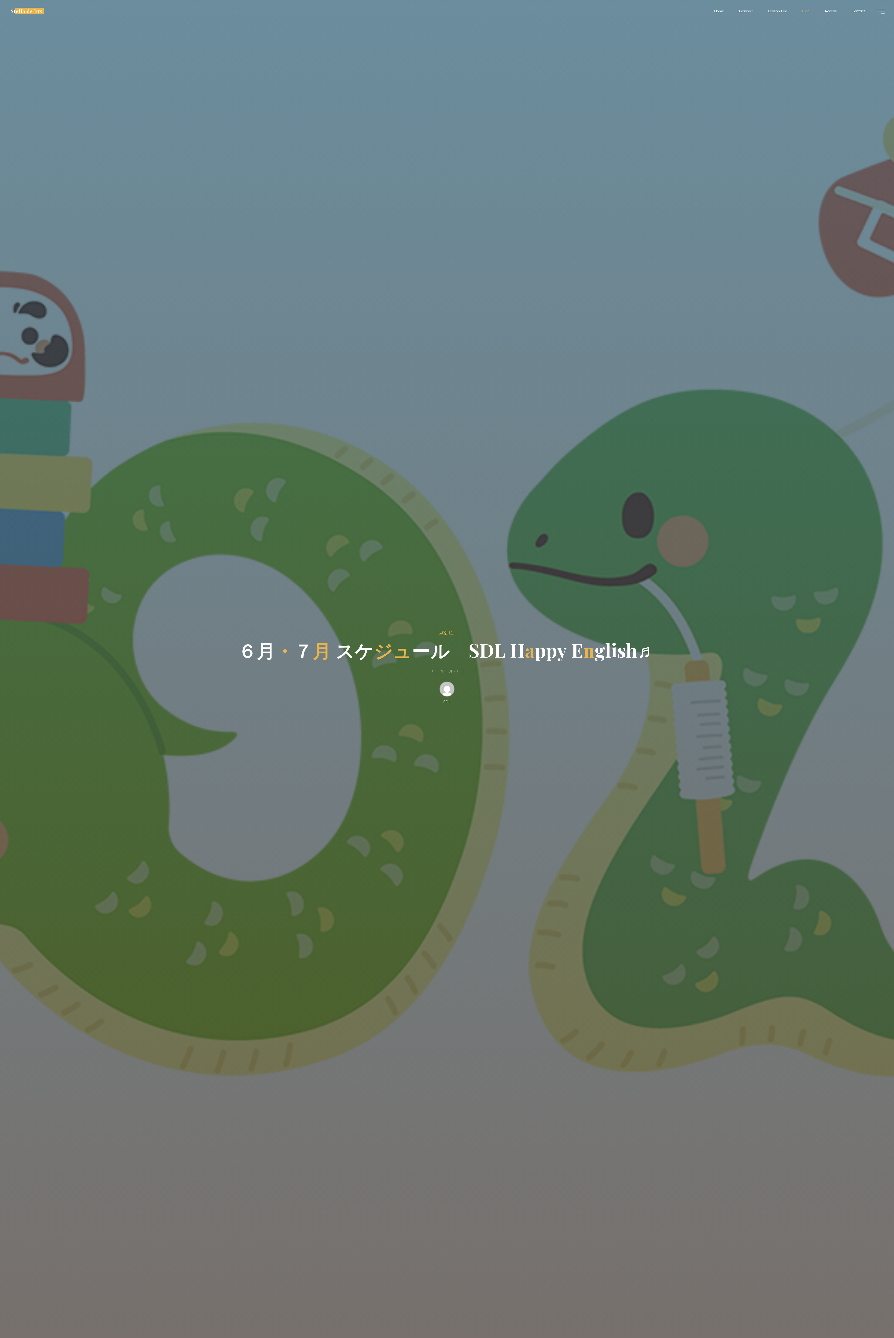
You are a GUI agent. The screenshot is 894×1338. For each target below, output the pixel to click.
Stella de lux (26, 11)
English (446, 632)
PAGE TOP (871, 1294)
